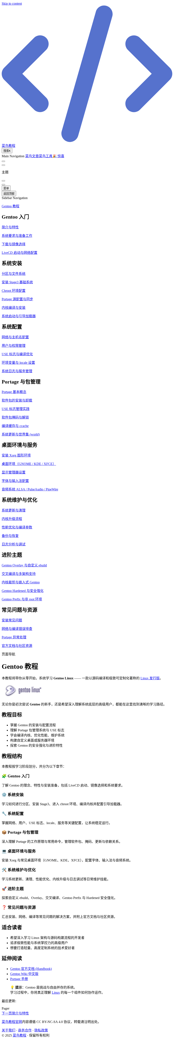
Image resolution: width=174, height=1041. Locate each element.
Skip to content (12, 3)
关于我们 (8, 1030)
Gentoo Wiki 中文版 (24, 974)
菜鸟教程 (19, 1035)
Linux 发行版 (150, 678)
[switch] (3, 161)
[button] (87, 216)
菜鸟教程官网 (12, 1022)
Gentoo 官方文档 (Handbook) (31, 969)
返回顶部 (8, 193)
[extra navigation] (3, 165)
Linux (56, 992)
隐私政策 (41, 1030)
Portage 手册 (19, 979)
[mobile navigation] (3, 184)
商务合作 (25, 1030)
